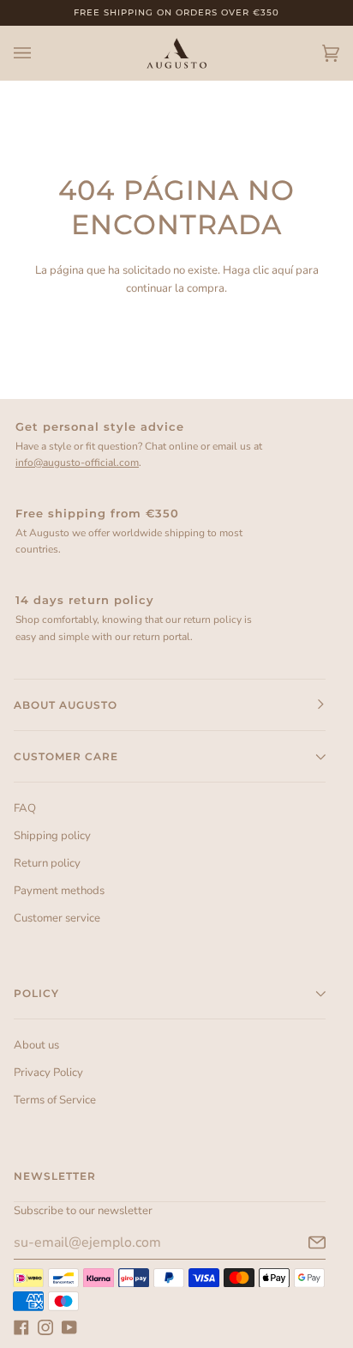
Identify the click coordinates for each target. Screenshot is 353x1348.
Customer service (57, 918)
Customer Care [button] (66, 756)
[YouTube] (69, 1327)
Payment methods (59, 890)
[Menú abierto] (39, 53)
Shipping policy (52, 835)
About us (36, 1045)
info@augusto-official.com (77, 462)
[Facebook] (21, 1327)
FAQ (25, 808)
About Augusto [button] (65, 704)
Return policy (47, 863)
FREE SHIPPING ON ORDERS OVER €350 (176, 12)
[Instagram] (45, 1327)
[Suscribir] (303, 1242)
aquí (282, 270)
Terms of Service (55, 1100)
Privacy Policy (48, 1072)
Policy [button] (36, 993)
